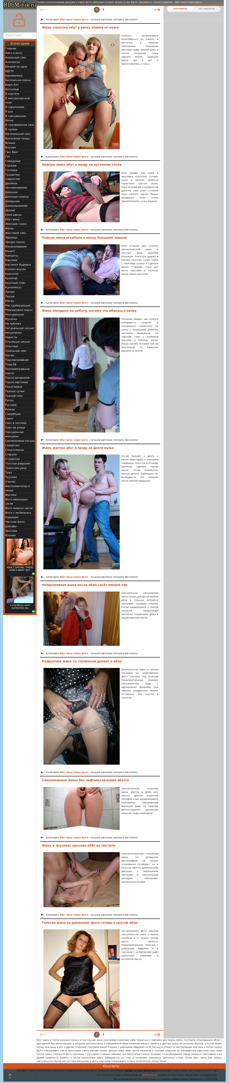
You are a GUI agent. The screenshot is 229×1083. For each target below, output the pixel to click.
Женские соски (15, 224)
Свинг (9, 418)
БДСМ (9, 71)
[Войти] (19, 20)
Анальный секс (15, 57)
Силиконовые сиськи (20, 441)
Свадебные (13, 414)
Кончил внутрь (15, 269)
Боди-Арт (12, 85)
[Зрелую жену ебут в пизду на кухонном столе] (81, 196)
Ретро (9, 400)
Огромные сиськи (17, 342)
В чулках (11, 129)
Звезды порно (15, 242)
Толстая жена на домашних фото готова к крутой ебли (90, 922)
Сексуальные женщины (14, 434)
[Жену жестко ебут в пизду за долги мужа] (81, 512)
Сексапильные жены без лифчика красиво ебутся (85, 780)
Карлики (11, 260)
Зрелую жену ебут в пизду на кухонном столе (82, 164)
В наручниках (14, 107)
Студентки (12, 459)
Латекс (10, 292)
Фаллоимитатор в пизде (17, 488)
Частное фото (14, 522)
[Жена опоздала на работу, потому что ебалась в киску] (81, 375)
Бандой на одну (16, 66)
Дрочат (10, 210)
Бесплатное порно (18, 80)
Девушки (11, 192)
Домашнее (12, 201)
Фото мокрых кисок (19, 508)
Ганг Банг (11, 152)
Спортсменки (14, 450)
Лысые (9, 296)
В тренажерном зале (19, 125)
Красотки (11, 274)
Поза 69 (10, 364)
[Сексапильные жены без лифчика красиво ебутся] (81, 808)
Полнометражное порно (17, 371)
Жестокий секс (15, 233)
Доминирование (16, 206)
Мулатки (11, 319)
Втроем (10, 147)
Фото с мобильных (18, 513)
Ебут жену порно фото (74, 20)
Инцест (10, 251)
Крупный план (15, 283)
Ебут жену (12, 219)
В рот (9, 111)
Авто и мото (13, 53)
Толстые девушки (17, 463)
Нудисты (11, 337)
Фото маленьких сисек (16, 501)
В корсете (12, 94)
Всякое (10, 143)
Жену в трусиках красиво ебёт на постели (78, 845)
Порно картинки (16, 382)
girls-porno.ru (149, 1075)
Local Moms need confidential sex (20, 606)
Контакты (111, 1066)
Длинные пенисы (17, 197)
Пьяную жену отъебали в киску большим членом (84, 237)
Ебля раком (13, 215)
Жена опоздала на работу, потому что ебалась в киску (89, 310)
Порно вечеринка (17, 378)
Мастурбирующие (17, 305)
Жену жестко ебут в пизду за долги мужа (78, 447)
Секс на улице (15, 427)
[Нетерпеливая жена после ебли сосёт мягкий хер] (81, 619)
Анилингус (12, 62)
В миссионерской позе (17, 100)
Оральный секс (16, 351)
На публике (13, 324)
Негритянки (13, 333)
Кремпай (11, 278)
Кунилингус (13, 287)
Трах (8, 472)
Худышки (11, 517)
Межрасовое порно (19, 310)
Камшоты (11, 256)
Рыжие (10, 409)
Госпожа (11, 170)
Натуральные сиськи (19, 328)
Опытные (11, 346)
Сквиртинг (12, 445)
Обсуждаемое (207, 9)
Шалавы (11, 526)
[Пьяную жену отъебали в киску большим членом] (81, 269)
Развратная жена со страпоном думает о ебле (82, 661)
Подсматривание (16, 360)
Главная (10, 48)
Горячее (10, 166)
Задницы (11, 237)
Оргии (9, 355)
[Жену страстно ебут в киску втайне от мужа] (81, 91)
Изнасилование (15, 246)
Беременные (13, 76)
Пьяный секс (14, 396)
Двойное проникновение (16, 185)
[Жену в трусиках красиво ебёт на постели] (81, 879)
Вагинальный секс (18, 134)
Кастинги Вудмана (18, 265)
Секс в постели (15, 423)
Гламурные (13, 161)
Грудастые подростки (12, 177)
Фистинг (11, 495)
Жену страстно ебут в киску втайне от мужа (80, 27)
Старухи (11, 454)
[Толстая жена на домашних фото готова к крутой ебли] (81, 978)
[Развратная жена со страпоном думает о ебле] (81, 716)
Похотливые (13, 387)
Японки (10, 535)
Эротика (11, 531)
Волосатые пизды (17, 138)
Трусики (11, 477)
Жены (9, 228)
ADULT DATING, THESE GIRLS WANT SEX (20, 568)
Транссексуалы (15, 468)
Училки (10, 482)
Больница (12, 89)
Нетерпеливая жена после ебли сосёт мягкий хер (85, 584)
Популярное (180, 9)
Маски (9, 301)
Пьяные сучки (14, 391)
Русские (10, 405)
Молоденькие (14, 314)
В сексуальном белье (15, 118)
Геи (7, 156)
